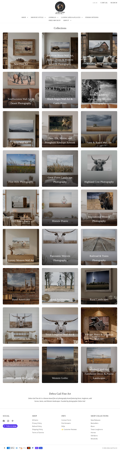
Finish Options (91, 17)
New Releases (95, 420)
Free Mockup (54, 20)
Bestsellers (94, 423)
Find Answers (66, 423)
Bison (93, 426)
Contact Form (66, 420)
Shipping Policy (37, 429)
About (66, 20)
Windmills (94, 439)
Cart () (103, 2)
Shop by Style (37, 17)
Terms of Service (38, 432)
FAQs (63, 426)
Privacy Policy (37, 423)
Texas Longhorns (97, 429)
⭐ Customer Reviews (69, 429)
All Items (35, 420)
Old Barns (94, 436)
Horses (93, 432)
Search (114, 2)
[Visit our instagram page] (8, 421)
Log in (95, 2)
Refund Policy (37, 426)
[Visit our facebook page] (4, 421)
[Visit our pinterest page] (12, 421)
